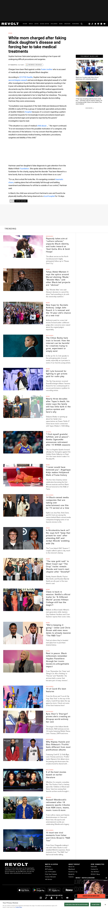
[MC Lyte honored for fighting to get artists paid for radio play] (23, 379)
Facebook (98, 23)
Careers (71, 877)
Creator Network (50, 877)
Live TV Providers (50, 872)
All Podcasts (49, 869)
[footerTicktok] (46, 899)
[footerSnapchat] (51, 899)
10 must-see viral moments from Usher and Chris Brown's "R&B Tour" (58, 836)
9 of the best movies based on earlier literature (56, 775)
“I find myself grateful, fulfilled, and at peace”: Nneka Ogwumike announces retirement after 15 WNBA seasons (58, 439)
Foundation (24, 169)
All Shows (48, 867)
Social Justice (44, 23)
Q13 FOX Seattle (26, 77)
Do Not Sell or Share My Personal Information (76, 904)
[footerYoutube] (67, 899)
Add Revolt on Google (35, 64)
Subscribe (75, 23)
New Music (49, 236)
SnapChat (95, 23)
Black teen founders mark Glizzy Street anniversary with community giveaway (87, 78)
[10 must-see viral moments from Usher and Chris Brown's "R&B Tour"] (23, 840)
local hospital (49, 196)
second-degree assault (17, 80)
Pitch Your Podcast (51, 874)
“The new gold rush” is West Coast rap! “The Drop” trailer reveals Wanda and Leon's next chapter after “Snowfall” (58, 566)
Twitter (101, 23)
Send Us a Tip (73, 872)
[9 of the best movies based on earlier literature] (23, 780)
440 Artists (48, 879)
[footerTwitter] (62, 899)
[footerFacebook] (57, 899)
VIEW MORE (88, 108)
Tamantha (13, 65)
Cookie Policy (18, 907)
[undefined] (89, 67)
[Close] (105, 904)
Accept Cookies (96, 904)
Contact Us (94, 869)
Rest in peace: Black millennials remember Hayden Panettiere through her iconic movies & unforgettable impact (57, 660)
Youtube (104, 23)
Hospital (28, 112)
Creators (67, 23)
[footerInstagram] (41, 899)
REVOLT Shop (95, 874)
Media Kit (71, 874)
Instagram (89, 23)
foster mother (46, 69)
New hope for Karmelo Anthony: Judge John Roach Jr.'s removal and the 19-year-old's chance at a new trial (58, 310)
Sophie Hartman (21, 201)
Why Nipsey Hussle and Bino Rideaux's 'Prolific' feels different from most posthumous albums (58, 745)
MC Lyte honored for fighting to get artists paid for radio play (56, 374)
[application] (91, 889)
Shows (25, 23)
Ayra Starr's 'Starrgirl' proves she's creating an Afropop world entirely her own (58, 717)
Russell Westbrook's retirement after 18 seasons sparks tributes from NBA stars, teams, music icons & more (58, 804)
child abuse (41, 126)
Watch (31, 23)
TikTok (92, 23)
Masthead (72, 869)
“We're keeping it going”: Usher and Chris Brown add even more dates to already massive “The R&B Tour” (58, 630)
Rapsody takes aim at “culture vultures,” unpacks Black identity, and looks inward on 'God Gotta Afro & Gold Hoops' (58, 245)
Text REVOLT (95, 872)
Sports (48, 432)
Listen (36, 23)
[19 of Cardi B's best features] (23, 697)
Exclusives (54, 23)
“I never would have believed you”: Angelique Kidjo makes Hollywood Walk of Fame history (58, 471)
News (61, 23)
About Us (71, 867)
